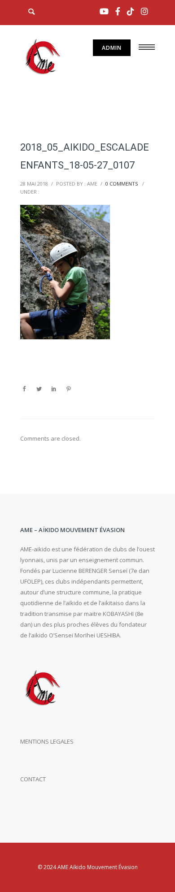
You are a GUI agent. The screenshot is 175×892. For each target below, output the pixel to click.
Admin (112, 48)
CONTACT (33, 779)
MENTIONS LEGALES (47, 741)
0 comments (121, 183)
